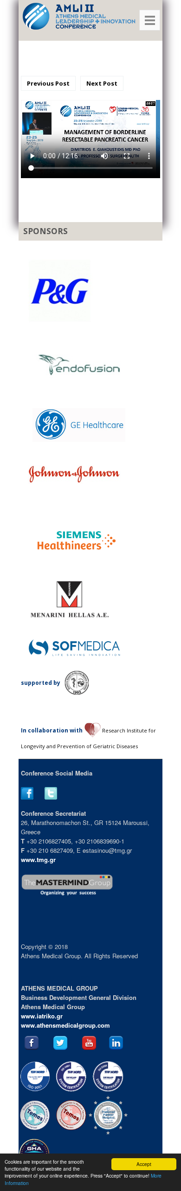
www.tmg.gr (38, 859)
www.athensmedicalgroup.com (65, 1025)
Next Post (101, 83)
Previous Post (48, 83)
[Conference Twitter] (55, 797)
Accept (143, 1163)
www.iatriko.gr (42, 1015)
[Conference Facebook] (32, 797)
